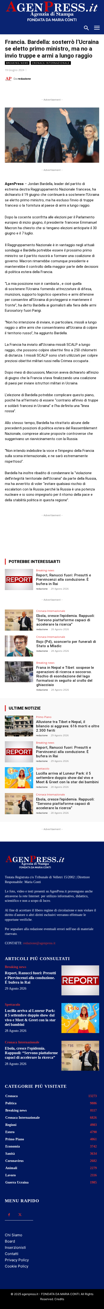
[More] (93, 537)
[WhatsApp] (47, 91)
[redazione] (9, 78)
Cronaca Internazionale (51, 63)
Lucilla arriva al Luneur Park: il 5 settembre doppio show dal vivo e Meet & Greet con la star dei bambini (67, 777)
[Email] (58, 91)
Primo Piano (44, 717)
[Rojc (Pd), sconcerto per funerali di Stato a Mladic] (19, 646)
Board (10, 1241)
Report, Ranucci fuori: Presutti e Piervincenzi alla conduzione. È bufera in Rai (63, 579)
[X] (36, 91)
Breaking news (17, 63)
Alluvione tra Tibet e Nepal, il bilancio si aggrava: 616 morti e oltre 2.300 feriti (67, 726)
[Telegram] (69, 91)
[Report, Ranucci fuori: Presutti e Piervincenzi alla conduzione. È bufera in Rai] (19, 579)
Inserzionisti (15, 1247)
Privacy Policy (17, 1260)
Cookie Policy (16, 1266)
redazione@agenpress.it (39, 943)
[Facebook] (25, 91)
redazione (24, 78)
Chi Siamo (13, 1235)
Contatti (11, 1253)
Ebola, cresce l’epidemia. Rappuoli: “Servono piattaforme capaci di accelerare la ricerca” (65, 620)
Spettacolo (42, 768)
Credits (59, 1299)
